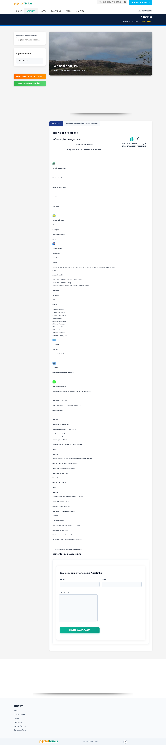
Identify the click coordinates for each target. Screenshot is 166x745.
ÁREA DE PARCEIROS (145, 11)
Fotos (68, 11)
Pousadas (56, 11)
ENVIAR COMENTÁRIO (79, 630)
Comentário (64, 593)
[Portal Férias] (23, 4)
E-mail (104, 580)
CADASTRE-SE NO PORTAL (140, 2)
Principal (56, 124)
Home (19, 11)
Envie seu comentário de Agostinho (81, 123)
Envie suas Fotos (20, 730)
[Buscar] (125, 2)
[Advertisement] (100, 96)
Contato (80, 11)
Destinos (30, 11)
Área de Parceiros (20, 726)
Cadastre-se (18, 722)
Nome (62, 580)
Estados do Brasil (20, 714)
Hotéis (43, 11)
